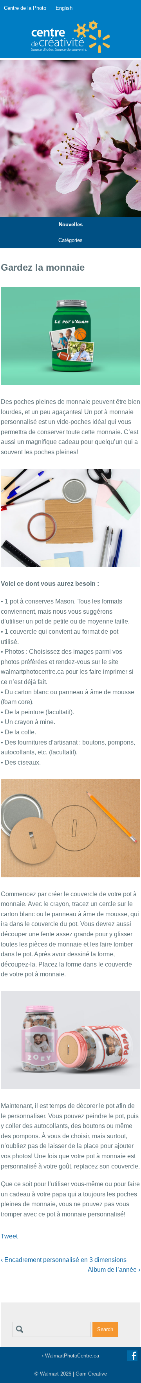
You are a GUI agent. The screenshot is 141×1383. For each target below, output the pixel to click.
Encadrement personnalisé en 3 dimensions (64, 1259)
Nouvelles (71, 224)
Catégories (70, 240)
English (64, 8)
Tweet (9, 1236)
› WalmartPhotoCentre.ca (70, 1356)
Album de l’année (114, 1269)
